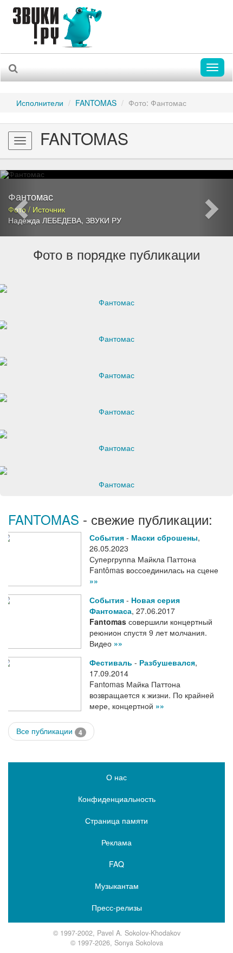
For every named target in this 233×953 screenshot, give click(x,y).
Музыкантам (117, 885)
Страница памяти (116, 820)
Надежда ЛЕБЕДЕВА (44, 220)
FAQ (116, 863)
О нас (116, 777)
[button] (17, 203)
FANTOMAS (95, 102)
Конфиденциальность (117, 798)
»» (93, 580)
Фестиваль (110, 662)
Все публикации (49, 731)
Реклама (116, 842)
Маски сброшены (164, 537)
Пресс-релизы (117, 907)
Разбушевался (167, 662)
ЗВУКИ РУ (103, 220)
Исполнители (39, 102)
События (106, 537)
